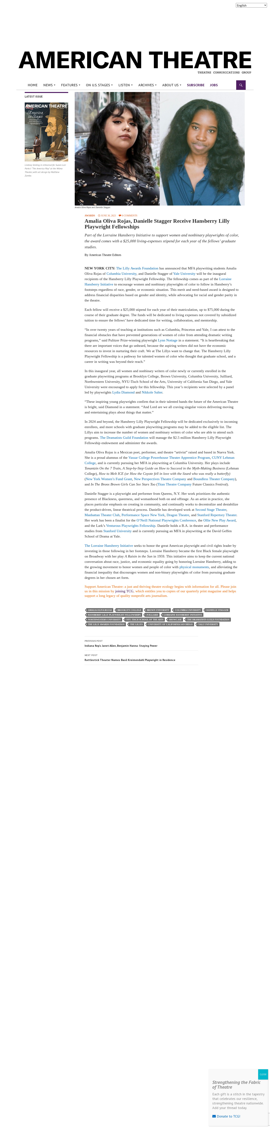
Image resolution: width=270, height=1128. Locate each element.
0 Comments (129, 215)
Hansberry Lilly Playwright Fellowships (114, 615)
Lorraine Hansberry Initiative (183, 615)
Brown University (158, 610)
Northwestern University (104, 619)
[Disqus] (160, 723)
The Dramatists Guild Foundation (124, 438)
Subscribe (195, 85)
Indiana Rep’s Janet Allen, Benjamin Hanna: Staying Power (121, 643)
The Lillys (136, 624)
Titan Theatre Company (175, 484)
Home (33, 85)
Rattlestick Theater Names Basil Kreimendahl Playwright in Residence (130, 658)
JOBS (214, 85)
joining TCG (124, 591)
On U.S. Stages (98, 85)
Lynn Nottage (167, 340)
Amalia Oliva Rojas (100, 610)
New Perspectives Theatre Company (160, 479)
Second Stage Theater (210, 510)
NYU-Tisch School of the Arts (144, 619)
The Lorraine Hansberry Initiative (109, 546)
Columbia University (121, 274)
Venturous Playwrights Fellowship (130, 526)
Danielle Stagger (217, 610)
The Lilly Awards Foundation (137, 268)
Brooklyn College (129, 610)
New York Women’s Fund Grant (109, 479)
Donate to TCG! (228, 1116)
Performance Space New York (143, 515)
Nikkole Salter (152, 392)
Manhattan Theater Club (102, 515)
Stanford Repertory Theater (216, 515)
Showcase (175, 619)
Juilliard (152, 615)
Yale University (184, 274)
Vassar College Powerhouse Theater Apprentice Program (169, 458)
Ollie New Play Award (219, 520)
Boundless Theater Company (214, 479)
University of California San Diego (170, 624)
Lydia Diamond (123, 392)
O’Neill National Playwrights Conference (166, 520)
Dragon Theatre (178, 515)
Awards (90, 215)
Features (69, 85)
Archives (146, 85)
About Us (170, 85)
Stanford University (117, 531)
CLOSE (263, 1074)
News (48, 85)
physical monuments (194, 567)
